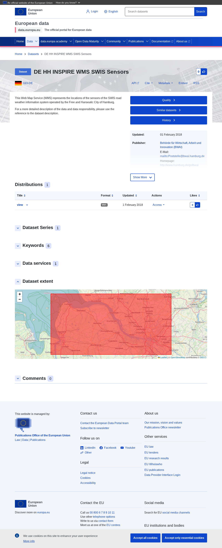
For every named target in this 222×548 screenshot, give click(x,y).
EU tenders (151, 452)
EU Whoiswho (153, 464)
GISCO (203, 357)
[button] (68, 2)
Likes (193, 195)
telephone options (104, 516)
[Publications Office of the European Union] (45, 424)
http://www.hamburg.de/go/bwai (179, 165)
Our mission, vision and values (163, 422)
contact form (105, 520)
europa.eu (43, 512)
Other (88, 452)
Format (105, 195)
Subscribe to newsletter (94, 428)
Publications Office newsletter (162, 427)
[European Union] (45, 504)
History (166, 120)
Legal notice (87, 472)
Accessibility (88, 482)
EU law (148, 446)
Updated (128, 195)
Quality (166, 100)
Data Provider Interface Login (162, 474)
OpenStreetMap (177, 357)
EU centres (113, 525)
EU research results (156, 458)
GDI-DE (28, 83)
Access (157, 204)
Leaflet (163, 357)
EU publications (154, 469)
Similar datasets (166, 110)
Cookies (85, 477)
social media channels (176, 512)
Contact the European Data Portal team (104, 423)
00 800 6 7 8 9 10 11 (102, 512)
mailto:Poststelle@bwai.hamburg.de (182, 156)
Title (20, 195)
